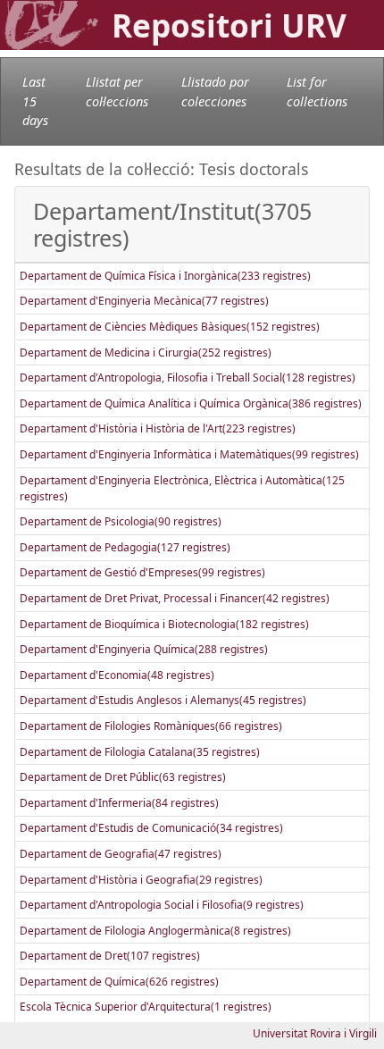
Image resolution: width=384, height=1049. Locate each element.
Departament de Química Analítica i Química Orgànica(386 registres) (191, 403)
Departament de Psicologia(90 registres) (120, 521)
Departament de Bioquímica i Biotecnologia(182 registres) (164, 624)
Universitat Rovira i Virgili (315, 1033)
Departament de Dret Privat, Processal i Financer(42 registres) (175, 598)
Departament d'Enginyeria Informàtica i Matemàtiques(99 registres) (189, 454)
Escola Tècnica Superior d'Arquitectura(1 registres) (145, 1006)
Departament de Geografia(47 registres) (120, 853)
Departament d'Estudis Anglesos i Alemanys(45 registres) (163, 700)
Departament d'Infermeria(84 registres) (119, 802)
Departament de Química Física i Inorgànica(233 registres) (165, 275)
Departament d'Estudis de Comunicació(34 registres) (151, 827)
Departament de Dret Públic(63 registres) (123, 777)
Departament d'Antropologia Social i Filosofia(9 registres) (162, 904)
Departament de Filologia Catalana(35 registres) (140, 751)
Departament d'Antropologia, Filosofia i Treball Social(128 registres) (187, 377)
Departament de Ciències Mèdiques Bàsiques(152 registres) (170, 326)
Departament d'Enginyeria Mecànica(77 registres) (144, 300)
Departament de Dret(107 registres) (110, 955)
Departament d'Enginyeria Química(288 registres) (144, 649)
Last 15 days (35, 101)
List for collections (317, 91)
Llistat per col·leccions (117, 91)
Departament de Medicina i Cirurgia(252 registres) (145, 352)
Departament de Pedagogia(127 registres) (125, 547)
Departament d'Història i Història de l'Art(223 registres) (158, 428)
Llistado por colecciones (215, 91)
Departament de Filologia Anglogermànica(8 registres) (155, 930)
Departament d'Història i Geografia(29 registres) (141, 879)
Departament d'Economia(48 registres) (117, 675)
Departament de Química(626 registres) (119, 981)
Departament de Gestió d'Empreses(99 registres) (142, 572)
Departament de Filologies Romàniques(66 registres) (151, 726)
